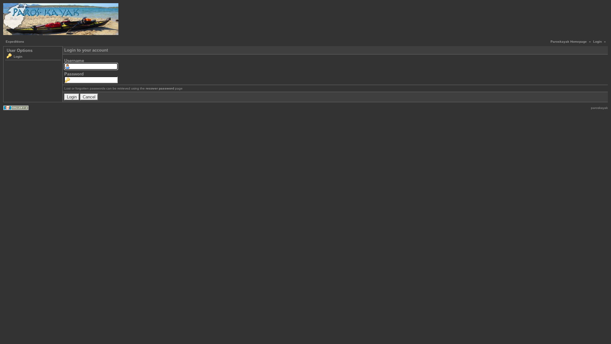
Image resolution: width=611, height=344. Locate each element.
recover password (160, 88)
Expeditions (15, 41)
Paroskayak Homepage (569, 41)
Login (597, 41)
